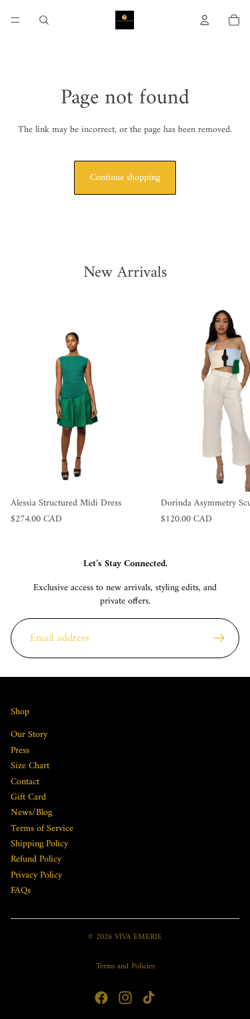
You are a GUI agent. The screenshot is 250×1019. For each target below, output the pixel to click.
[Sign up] (219, 638)
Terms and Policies (125, 967)
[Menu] (15, 20)
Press (20, 750)
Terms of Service (42, 828)
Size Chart (30, 766)
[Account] (204, 20)
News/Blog (31, 812)
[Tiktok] (149, 998)
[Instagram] (125, 998)
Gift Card (28, 797)
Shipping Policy (39, 844)
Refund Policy (36, 860)
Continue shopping (125, 177)
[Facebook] (101, 998)
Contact (25, 782)
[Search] (44, 20)
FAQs (21, 890)
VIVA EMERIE (138, 937)
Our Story (29, 735)
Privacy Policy (36, 875)
